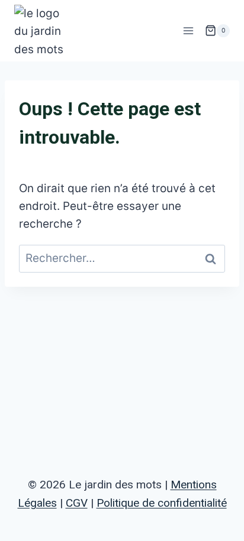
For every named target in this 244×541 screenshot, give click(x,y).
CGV (77, 503)
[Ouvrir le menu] (188, 30)
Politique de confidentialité (162, 503)
